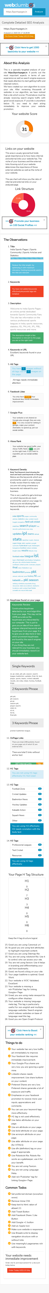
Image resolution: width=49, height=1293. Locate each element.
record (23, 590)
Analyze (39, 11)
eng (31, 529)
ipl (24, 533)
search (24, 526)
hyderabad (23, 545)
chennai (36, 540)
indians (28, 548)
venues (15, 576)
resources (16, 586)
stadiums (36, 586)
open (25, 576)
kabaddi (16, 580)
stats (17, 539)
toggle (15, 522)
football (16, 556)
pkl (26, 580)
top (38, 526)
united (22, 565)
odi (31, 521)
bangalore (16, 548)
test (27, 521)
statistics (21, 519)
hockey (31, 576)
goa (16, 562)
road (38, 576)
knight (15, 551)
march (36, 519)
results (25, 550)
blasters (33, 562)
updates (17, 533)
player (32, 526)
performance (22, 529)
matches (16, 526)
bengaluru (37, 560)
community (33, 516)
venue (36, 534)
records (15, 529)
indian (22, 556)
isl (36, 555)
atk (14, 562)
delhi (23, 543)
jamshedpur (29, 560)
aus (28, 529)
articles (15, 519)
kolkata (34, 548)
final (15, 567)
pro (22, 580)
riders (19, 551)
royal (29, 546)
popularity (28, 584)
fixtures (31, 551)
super (15, 543)
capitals (28, 543)
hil (35, 576)
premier (28, 572)
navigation (21, 522)
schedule (21, 584)
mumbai (23, 548)
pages (26, 516)
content (31, 519)
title (27, 590)
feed (29, 588)
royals (31, 540)
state (21, 586)
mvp (35, 551)
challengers (36, 546)
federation (25, 568)
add (21, 588)
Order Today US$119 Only (19, 1270)
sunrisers (16, 546)
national (20, 576)
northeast (16, 565)
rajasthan (25, 540)
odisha (23, 562)
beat (30, 590)
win (19, 590)
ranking (15, 584)
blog (33, 584)
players (38, 565)
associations (27, 586)
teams (31, 533)
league (29, 556)
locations (16, 588)
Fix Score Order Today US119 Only (19, 36)
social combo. (18, 430)
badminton (19, 572)
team (14, 560)
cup (30, 568)
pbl (33, 571)
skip (26, 519)
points (26, 565)
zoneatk (15, 590)
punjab (34, 543)
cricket (37, 521)
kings (19, 543)
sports (20, 516)
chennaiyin (20, 560)
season (34, 580)
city (19, 562)
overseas (32, 565)
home (34, 588)
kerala (28, 562)
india (14, 516)
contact (25, 588)
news (20, 568)
